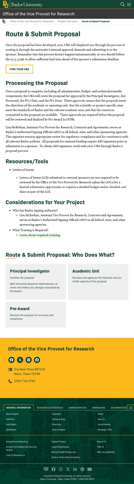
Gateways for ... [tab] (120, 407)
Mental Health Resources (63, 451)
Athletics (10, 418)
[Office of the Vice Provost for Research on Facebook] (11, 359)
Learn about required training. (40, 235)
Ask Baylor (11, 424)
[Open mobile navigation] (129, 5)
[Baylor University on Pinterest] (81, 470)
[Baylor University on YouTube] (88, 470)
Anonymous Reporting (17, 441)
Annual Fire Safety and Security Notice (21, 448)
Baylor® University (63, 475)
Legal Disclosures (60, 446)
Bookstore (11, 429)
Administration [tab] (77, 407)
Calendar (56, 413)
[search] (121, 5)
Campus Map (58, 418)
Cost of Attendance (15, 455)
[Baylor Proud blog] (45, 470)
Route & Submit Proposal (96, 21)
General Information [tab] (18, 407)
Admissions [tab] (98, 407)
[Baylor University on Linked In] (74, 470)
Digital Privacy (58, 441)
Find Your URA (19, 69)
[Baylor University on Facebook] (52, 470)
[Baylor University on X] (67, 470)
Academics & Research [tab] (50, 407)
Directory (56, 424)
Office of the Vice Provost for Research (39, 13)
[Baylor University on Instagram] (60, 470)
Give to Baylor (58, 429)
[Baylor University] (22, 4)
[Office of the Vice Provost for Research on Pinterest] (28, 359)
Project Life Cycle (67, 21)
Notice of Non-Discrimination (65, 457)
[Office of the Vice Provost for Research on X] (20, 359)
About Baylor (12, 413)
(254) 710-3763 (24, 381)
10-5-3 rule (17, 59)
